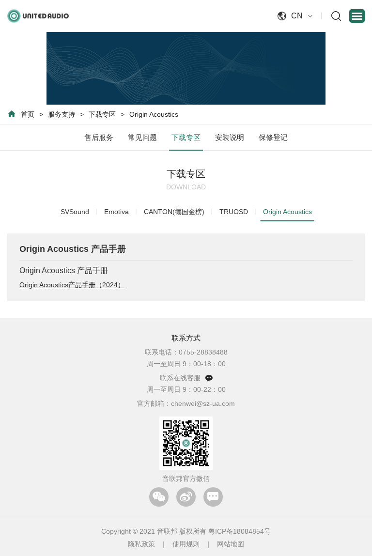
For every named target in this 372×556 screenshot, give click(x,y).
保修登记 (273, 137)
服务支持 (61, 114)
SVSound (75, 212)
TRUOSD (233, 212)
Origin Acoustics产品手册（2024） (71, 285)
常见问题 (142, 137)
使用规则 (186, 544)
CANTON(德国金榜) (174, 212)
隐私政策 (141, 544)
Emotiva (116, 212)
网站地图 (230, 544)
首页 (27, 114)
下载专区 (102, 114)
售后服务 (98, 137)
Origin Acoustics (153, 114)
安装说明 (229, 137)
